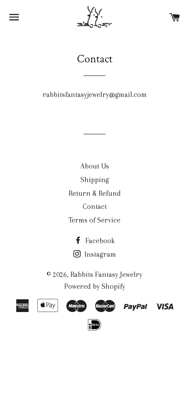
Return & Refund (95, 193)
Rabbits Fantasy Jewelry (106, 274)
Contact (95, 206)
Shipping (94, 180)
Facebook (99, 241)
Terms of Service (94, 220)
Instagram (99, 254)
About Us (94, 166)
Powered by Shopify (94, 286)
